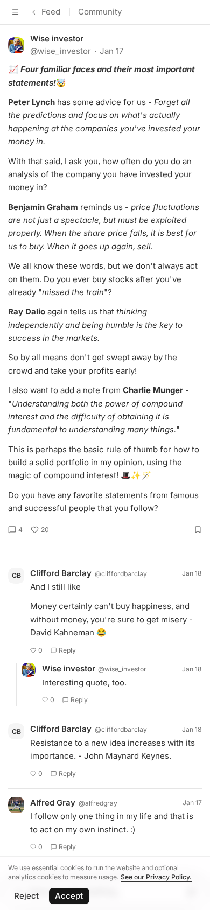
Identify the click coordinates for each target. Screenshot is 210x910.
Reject (26, 896)
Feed (50, 11)
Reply (67, 650)
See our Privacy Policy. (156, 877)
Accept (69, 896)
